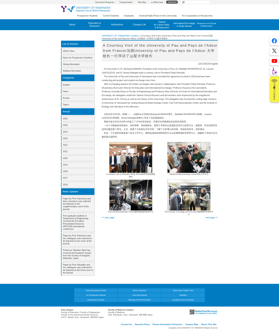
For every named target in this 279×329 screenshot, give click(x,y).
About (72, 24)
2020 (65, 158)
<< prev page (108, 217)
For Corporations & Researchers (197, 15)
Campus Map (191, 324)
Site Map (142, 2)
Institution (183, 295)
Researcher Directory (95, 300)
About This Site (209, 324)
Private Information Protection (167, 324)
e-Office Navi (157, 2)
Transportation (126, 2)
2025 (65, 125)
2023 (65, 138)
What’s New (68, 51)
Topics (66, 104)
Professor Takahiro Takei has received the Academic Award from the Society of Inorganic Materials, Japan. (77, 254)
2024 (65, 132)
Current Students (111, 15)
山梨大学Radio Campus (274, 92)
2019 (65, 164)
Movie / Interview (139, 291)
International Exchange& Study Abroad (184, 24)
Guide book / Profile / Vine (183, 291)
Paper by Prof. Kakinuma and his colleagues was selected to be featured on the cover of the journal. (77, 239)
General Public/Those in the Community (158, 15)
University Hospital (139, 295)
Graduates (129, 15)
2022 (65, 145)
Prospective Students (87, 15)
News (65, 91)
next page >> (211, 217)
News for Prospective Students (77, 57)
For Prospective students (96, 295)
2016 (65, 184)
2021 (65, 151)
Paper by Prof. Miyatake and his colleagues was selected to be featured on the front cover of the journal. (78, 268)
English (66, 84)
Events (66, 98)
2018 (65, 171)
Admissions (117, 24)
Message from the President (139, 300)
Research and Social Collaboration (206, 24)
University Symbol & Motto (96, 291)
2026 (65, 118)
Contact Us (126, 324)
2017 (65, 178)
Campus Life (139, 24)
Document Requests (104, 2)
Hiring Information (71, 64)
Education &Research (94, 24)
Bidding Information (72, 71)
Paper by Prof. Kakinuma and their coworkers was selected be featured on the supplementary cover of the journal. (77, 203)
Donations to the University (183, 300)
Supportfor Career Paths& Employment (162, 25)
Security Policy (142, 324)
